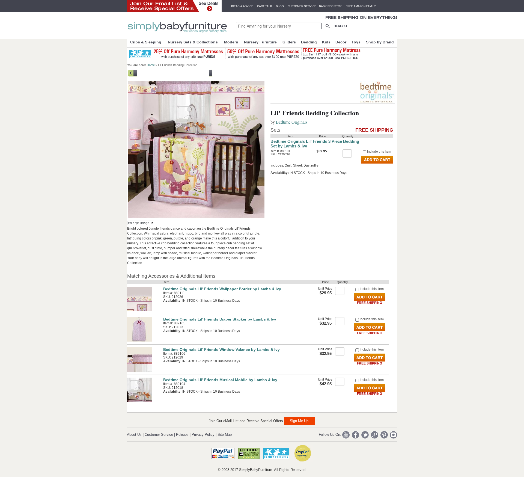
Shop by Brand (380, 42)
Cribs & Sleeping (145, 42)
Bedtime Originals (291, 122)
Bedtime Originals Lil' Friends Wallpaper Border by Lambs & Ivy (222, 289)
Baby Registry (330, 6)
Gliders (289, 42)
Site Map (225, 434)
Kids (326, 42)
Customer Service (302, 6)
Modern (231, 42)
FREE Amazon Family (361, 6)
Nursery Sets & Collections (193, 42)
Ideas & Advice (242, 6)
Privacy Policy (203, 434)
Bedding (309, 42)
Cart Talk (264, 6)
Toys (356, 42)
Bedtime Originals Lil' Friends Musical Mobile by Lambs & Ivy (220, 380)
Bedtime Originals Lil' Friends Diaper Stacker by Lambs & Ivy (219, 319)
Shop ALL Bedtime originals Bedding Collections (173, 73)
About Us (134, 434)
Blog (280, 6)
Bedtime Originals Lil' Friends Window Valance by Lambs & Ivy (221, 349)
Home (151, 65)
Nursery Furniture (260, 42)
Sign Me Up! (299, 421)
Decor (340, 42)
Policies (182, 434)
